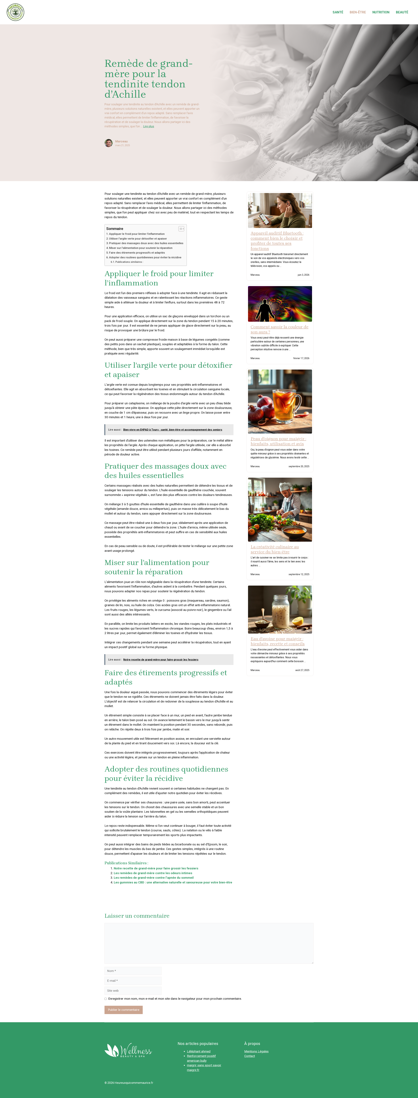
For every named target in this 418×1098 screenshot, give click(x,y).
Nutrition (380, 12)
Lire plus (148, 126)
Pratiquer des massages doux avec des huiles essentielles (146, 243)
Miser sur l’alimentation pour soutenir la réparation (140, 248)
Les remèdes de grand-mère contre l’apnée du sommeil (154, 878)
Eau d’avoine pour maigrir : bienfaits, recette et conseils (278, 641)
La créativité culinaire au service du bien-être (275, 549)
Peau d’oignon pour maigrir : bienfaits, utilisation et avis (278, 441)
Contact (249, 1056)
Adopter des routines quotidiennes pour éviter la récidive (145, 257)
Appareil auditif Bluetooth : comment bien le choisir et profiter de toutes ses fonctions (277, 241)
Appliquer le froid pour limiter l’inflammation (137, 233)
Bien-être (358, 12)
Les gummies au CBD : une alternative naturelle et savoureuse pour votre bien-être (173, 882)
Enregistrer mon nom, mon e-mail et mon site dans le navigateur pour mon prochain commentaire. (175, 999)
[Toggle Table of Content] (179, 229)
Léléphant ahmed (198, 1051)
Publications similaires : (129, 261)
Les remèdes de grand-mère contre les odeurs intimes (153, 873)
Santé (338, 12)
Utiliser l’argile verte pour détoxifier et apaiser (138, 238)
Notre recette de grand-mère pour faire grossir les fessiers (156, 868)
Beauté (402, 12)
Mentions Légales (256, 1051)
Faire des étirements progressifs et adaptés (137, 252)
